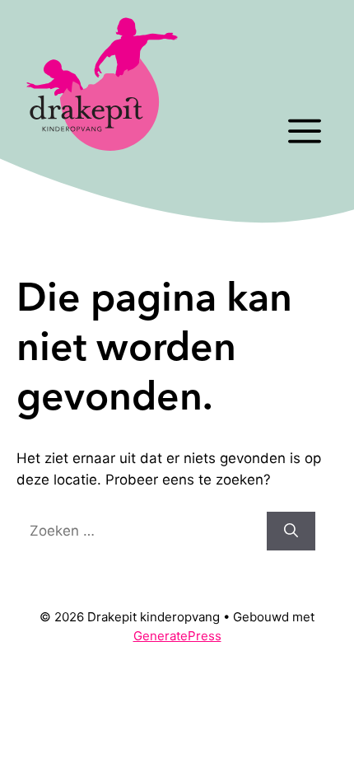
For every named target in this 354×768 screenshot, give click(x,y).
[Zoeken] (291, 531)
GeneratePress (177, 636)
